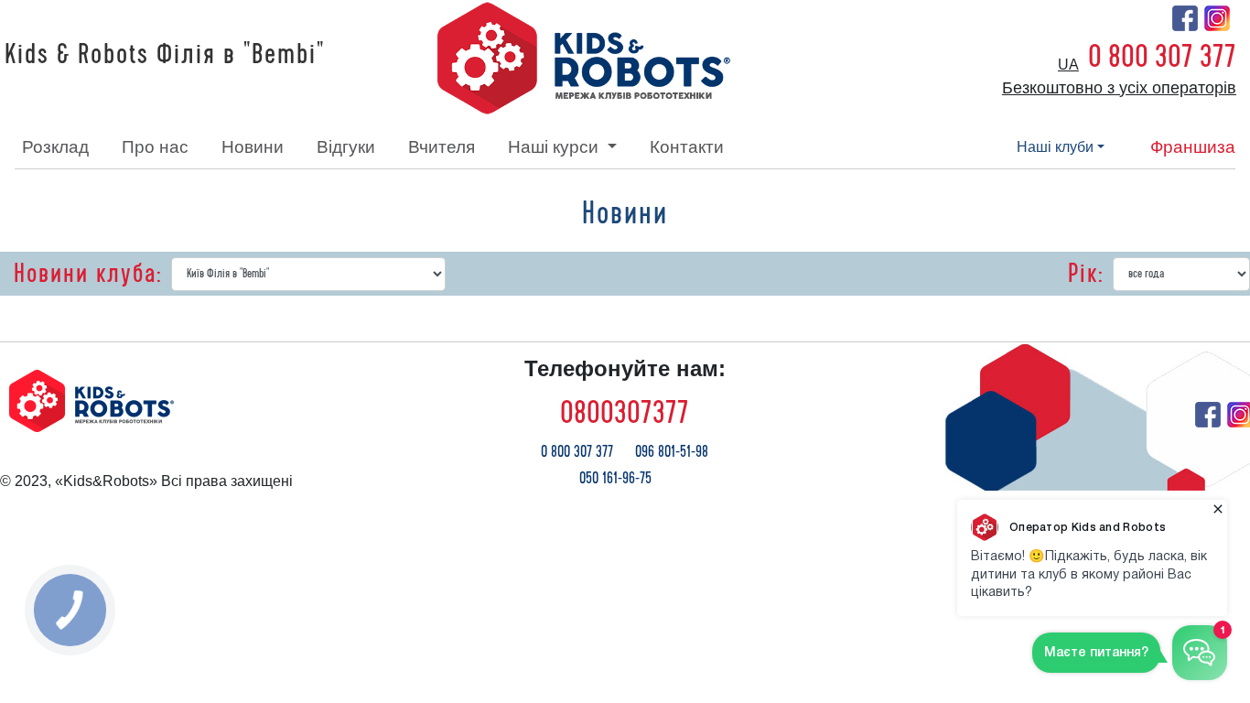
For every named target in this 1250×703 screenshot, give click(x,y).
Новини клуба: (88, 273)
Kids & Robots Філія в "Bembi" (165, 55)
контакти (687, 147)
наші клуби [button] (1055, 147)
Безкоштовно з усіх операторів (1119, 88)
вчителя (441, 147)
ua (1068, 64)
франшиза (1192, 147)
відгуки (346, 147)
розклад (55, 147)
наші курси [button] (555, 147)
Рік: (1086, 273)
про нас (155, 147)
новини (252, 147)
